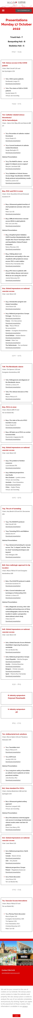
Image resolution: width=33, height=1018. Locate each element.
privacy (25, 1006)
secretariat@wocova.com (11, 973)
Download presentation (13, 84)
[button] (3, 10)
